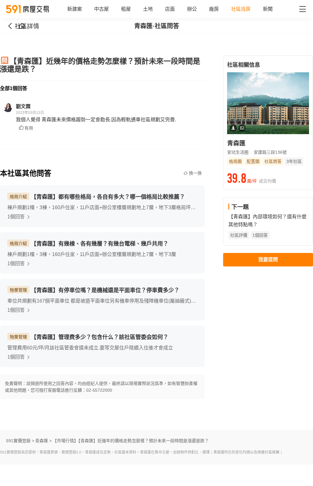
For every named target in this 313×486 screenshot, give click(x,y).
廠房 (214, 9)
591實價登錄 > (20, 440)
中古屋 (101, 9)
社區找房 (241, 9)
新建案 (74, 9)
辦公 (192, 9)
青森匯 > (43, 440)
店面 (170, 9)
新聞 (268, 9)
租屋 (126, 9)
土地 (148, 9)
